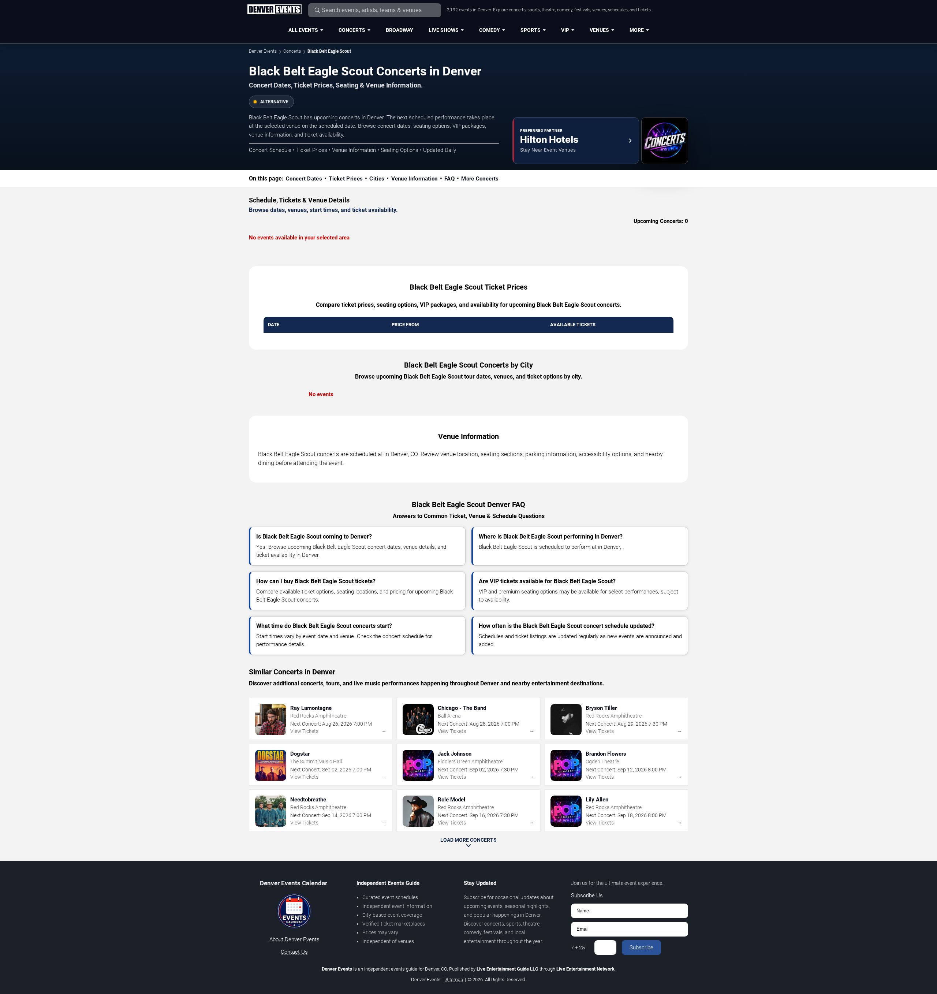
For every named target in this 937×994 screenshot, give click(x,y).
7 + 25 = (580, 947)
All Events (303, 30)
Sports (530, 30)
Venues (599, 30)
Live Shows (444, 30)
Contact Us (294, 952)
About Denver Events (294, 939)
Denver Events (263, 51)
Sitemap (454, 979)
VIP (565, 30)
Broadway (399, 30)
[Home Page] (274, 10)
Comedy (489, 30)
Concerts (352, 30)
